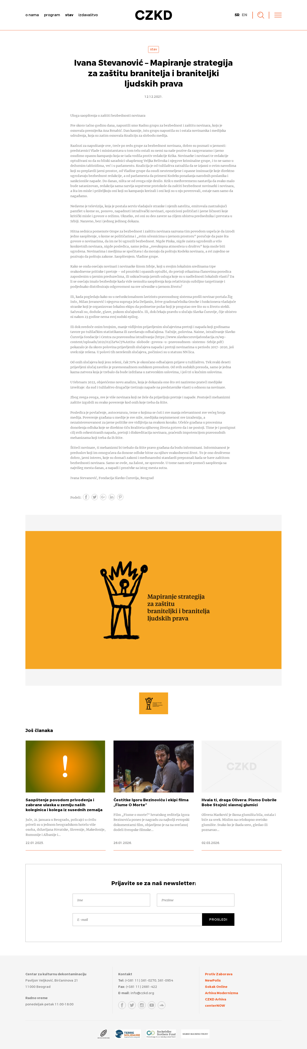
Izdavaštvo (88, 15)
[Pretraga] (260, 15)
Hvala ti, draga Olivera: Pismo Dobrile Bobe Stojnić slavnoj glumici (242, 795)
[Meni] (278, 15)
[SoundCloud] (161, 1005)
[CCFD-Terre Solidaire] (128, 1034)
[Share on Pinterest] (120, 497)
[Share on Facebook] (86, 497)
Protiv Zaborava (218, 974)
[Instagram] (142, 1005)
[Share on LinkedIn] (112, 497)
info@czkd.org (142, 993)
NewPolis (213, 980)
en (244, 15)
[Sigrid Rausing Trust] (195, 1034)
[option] (153, 600)
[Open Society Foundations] (104, 1034)
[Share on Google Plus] (103, 497)
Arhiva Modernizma (221, 993)
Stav (69, 15)
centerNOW (215, 1006)
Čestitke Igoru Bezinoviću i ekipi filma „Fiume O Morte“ (153, 795)
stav (153, 49)
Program (52, 15)
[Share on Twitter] (94, 497)
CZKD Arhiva (215, 999)
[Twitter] (132, 1005)
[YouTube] (152, 1005)
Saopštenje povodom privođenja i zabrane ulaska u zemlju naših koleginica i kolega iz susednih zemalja (66, 795)
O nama (32, 15)
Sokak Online (216, 987)
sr (237, 15)
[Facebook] (122, 1005)
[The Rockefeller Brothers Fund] (161, 1034)
